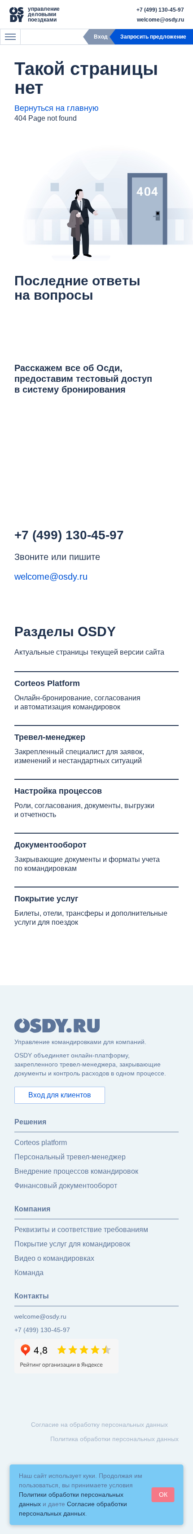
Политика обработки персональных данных (114, 1438)
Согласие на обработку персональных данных (99, 1424)
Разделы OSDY (65, 631)
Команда (29, 1272)
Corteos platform (40, 1142)
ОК (163, 1494)
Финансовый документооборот (65, 1185)
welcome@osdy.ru (160, 19)
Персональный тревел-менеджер (70, 1157)
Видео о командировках (54, 1258)
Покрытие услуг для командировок (72, 1244)
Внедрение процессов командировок (76, 1171)
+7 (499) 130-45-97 (160, 10)
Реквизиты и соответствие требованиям (81, 1229)
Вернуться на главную (56, 108)
